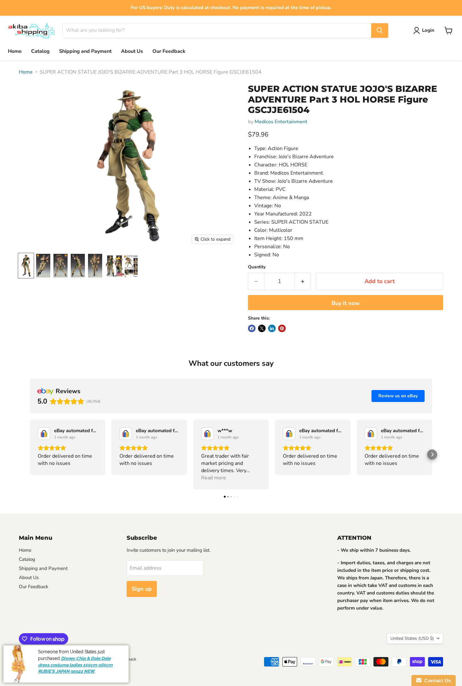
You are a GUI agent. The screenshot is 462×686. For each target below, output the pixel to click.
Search (25, 659)
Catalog (40, 51)
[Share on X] (262, 328)
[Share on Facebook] (252, 328)
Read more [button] (213, 477)
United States (412, 638)
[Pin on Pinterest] (282, 328)
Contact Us (436, 680)
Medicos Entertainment (281, 121)
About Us (132, 51)
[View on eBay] (44, 433)
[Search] (379, 30)
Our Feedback (168, 51)
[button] (30, 454)
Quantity (257, 267)
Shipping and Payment (85, 51)
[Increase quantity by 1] (303, 281)
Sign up (142, 589)
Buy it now (346, 303)
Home (15, 51)
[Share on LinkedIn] (272, 328)
